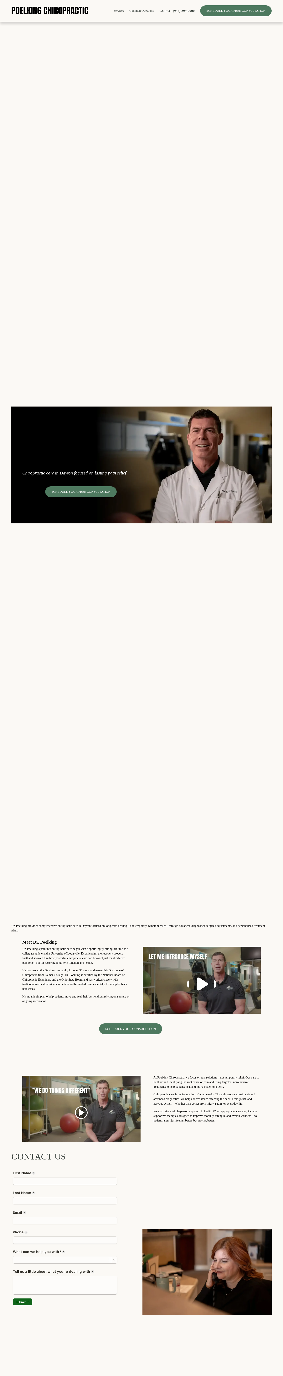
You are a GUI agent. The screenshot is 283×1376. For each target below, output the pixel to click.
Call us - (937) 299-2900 (177, 11)
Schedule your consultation (130, 1029)
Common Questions (141, 10)
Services (119, 10)
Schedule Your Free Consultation (235, 10)
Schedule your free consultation (81, 491)
